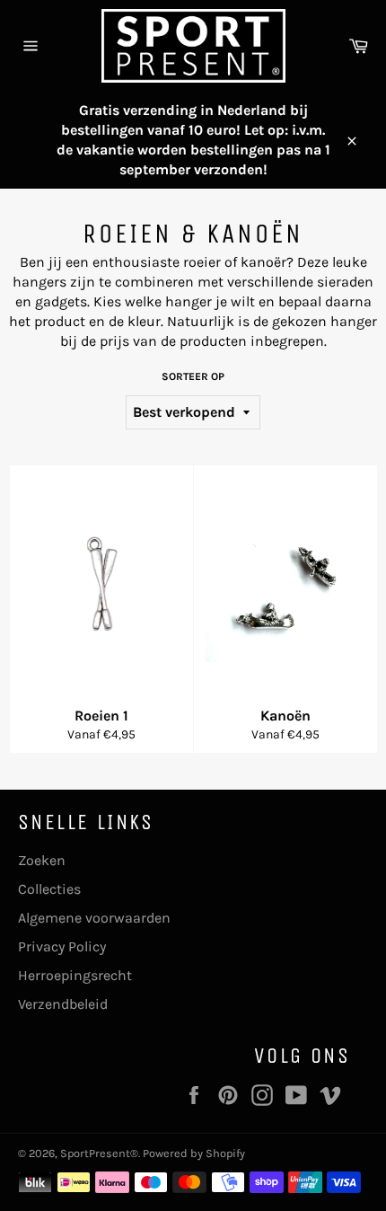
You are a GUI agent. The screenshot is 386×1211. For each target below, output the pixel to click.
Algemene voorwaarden (94, 917)
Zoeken (42, 860)
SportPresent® (99, 1153)
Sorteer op (193, 376)
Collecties (49, 888)
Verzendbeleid (63, 1003)
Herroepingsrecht (75, 975)
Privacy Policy (62, 946)
